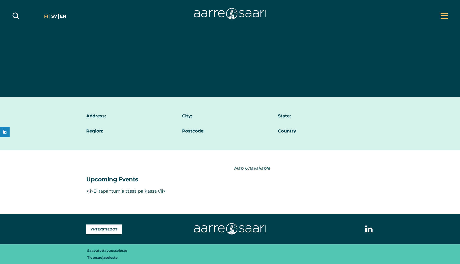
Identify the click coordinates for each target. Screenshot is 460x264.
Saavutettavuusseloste (107, 250)
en (63, 16)
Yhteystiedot (104, 229)
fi (46, 16)
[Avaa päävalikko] (444, 16)
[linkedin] (5, 132)
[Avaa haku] (16, 16)
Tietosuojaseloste (102, 257)
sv (54, 16)
